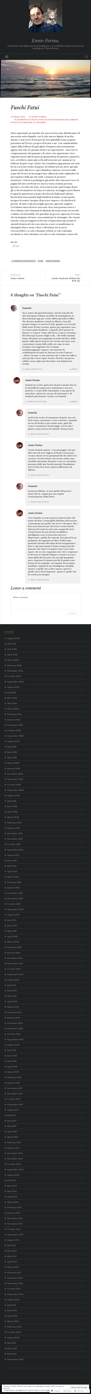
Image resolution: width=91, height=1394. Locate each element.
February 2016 (14, 1207)
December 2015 (15, 1218)
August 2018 (13, 1045)
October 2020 (14, 904)
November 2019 (15, 963)
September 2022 (15, 790)
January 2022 (13, 828)
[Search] (84, 57)
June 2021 (12, 860)
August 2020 (13, 915)
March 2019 (13, 1007)
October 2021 (14, 844)
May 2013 (12, 1354)
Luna (40, 261)
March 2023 (13, 763)
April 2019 (12, 1001)
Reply (75, 369)
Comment (72, 613)
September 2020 (15, 909)
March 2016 (13, 1202)
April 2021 (12, 871)
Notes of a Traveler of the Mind (28, 122)
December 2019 (15, 958)
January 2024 (13, 720)
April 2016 (12, 1197)
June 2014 (12, 1310)
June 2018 (12, 1056)
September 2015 (15, 1234)
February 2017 (14, 1142)
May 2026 (12, 649)
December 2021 (15, 833)
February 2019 (14, 1012)
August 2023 (13, 741)
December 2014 (15, 1278)
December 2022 (15, 774)
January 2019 (13, 1018)
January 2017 (13, 1148)
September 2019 (15, 974)
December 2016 (15, 1153)
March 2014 (13, 1321)
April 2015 (12, 1262)
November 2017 (15, 1094)
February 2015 (14, 1272)
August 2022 (13, 795)
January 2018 (13, 1083)
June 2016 (12, 1186)
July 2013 (11, 1343)
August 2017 (13, 1110)
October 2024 (14, 676)
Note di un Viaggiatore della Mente (58, 120)
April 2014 (12, 1316)
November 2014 (15, 1283)
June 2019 (12, 991)
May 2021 (11, 866)
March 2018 (13, 1072)
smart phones (53, 261)
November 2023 (15, 725)
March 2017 (13, 1137)
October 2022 (14, 785)
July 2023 (11, 747)
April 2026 (12, 655)
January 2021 (13, 888)
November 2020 (15, 898)
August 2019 (13, 980)
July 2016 (11, 1180)
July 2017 (11, 1115)
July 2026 (11, 644)
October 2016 (14, 1164)
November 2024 (15, 671)
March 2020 (13, 942)
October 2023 (14, 730)
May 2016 (12, 1191)
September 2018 (15, 1039)
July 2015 (11, 1245)
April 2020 (12, 936)
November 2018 (15, 1029)
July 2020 (11, 920)
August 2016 (13, 1175)
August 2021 (13, 855)
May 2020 (12, 931)
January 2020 (13, 953)
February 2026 (14, 665)
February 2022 (14, 823)
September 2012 (15, 1359)
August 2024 (13, 687)
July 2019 (11, 985)
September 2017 (15, 1104)
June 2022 (12, 806)
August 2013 (13, 1337)
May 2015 (11, 1256)
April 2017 (12, 1132)
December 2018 (15, 1023)
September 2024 (15, 682)
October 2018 (14, 1034)
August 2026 (13, 638)
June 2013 (12, 1348)
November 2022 (15, 779)
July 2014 (11, 1305)
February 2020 (14, 947)
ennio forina (39, 117)
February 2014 (14, 1327)
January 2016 (13, 1213)
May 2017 (11, 1126)
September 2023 (15, 736)
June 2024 (12, 698)
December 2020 (15, 893)
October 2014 (14, 1289)
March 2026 (13, 660)
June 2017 (12, 1121)
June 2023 (12, 752)
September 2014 (15, 1294)
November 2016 (15, 1159)
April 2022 (12, 812)
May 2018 (11, 1061)
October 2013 (14, 1332)
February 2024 (14, 714)
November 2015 (15, 1224)
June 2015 (12, 1251)
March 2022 (13, 817)
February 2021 (14, 882)
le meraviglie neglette (23, 261)
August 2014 (13, 1300)
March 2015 (13, 1267)
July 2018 (11, 1050)
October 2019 (14, 969)
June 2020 (12, 926)
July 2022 (11, 801)
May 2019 (12, 996)
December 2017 (14, 1088)
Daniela (26, 308)
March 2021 (13, 877)
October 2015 (14, 1229)
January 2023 (13, 768)
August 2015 (13, 1240)
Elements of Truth (27, 120)
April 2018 (12, 1067)
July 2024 (11, 693)
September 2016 (15, 1169)
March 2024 (13, 709)
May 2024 (12, 703)
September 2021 (15, 850)
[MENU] (7, 57)
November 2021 (15, 839)
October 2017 (13, 1099)
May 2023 (12, 757)
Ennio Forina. (45, 40)
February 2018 (14, 1077)
